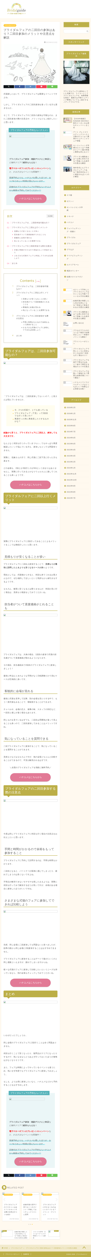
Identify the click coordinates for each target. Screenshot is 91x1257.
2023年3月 (71, 456)
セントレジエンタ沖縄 (75, 208)
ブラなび (70, 249)
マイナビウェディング (75, 257)
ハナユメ (70, 222)
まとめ (15, 263)
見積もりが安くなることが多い (26, 231)
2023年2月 (71, 462)
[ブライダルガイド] (17, 16)
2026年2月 (71, 407)
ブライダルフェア (10, 25)
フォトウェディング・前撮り (74, 230)
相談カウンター (73, 271)
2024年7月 (71, 432)
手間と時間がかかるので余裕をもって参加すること (33, 251)
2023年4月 (71, 450)
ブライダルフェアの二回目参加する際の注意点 (32, 246)
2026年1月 (71, 413)
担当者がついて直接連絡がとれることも (30, 234)
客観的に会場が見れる (23, 237)
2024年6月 (71, 438)
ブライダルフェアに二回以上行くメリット (30, 227)
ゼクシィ (70, 201)
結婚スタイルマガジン (75, 278)
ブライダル (71, 237)
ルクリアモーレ (73, 265)
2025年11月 (71, 420)
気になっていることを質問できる (27, 241)
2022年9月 (71, 486)
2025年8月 (71, 426)
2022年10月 (72, 480)
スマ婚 (69, 195)
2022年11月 (71, 474)
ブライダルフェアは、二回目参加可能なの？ (31, 222)
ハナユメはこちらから (30, 198)
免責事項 (26, 1254)
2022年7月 (71, 498)
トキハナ (70, 216)
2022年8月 (71, 492)
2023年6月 (71, 444)
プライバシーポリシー (12, 1254)
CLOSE (50, 216)
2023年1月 (71, 468)
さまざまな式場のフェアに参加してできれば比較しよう (33, 256)
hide (38, 281)
